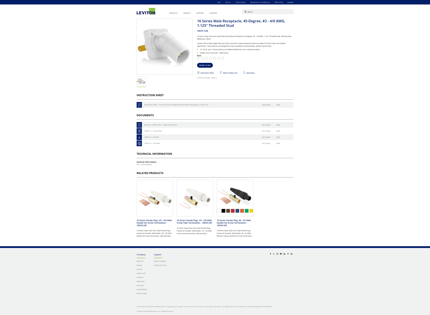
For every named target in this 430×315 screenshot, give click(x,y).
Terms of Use (188, 306)
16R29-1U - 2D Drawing (153, 131)
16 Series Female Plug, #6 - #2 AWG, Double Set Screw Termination (234, 223)
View (278, 105)
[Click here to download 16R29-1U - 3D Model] (139, 143)
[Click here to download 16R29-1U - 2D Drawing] (139, 131)
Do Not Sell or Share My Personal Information (151, 306)
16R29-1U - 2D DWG (151, 137)
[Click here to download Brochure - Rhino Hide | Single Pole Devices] (139, 125)
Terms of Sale (198, 306)
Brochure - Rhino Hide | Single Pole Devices (160, 125)
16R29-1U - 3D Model (152, 143)
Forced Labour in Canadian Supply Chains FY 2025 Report (254, 306)
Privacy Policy (208, 306)
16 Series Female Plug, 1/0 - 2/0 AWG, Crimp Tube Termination (194, 221)
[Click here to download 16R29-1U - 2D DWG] (139, 137)
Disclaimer (217, 306)
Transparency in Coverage (174, 306)
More (199, 55)
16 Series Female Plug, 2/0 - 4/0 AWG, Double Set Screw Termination (154, 223)
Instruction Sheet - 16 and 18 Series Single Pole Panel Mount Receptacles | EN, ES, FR (176, 105)
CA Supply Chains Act (228, 306)
